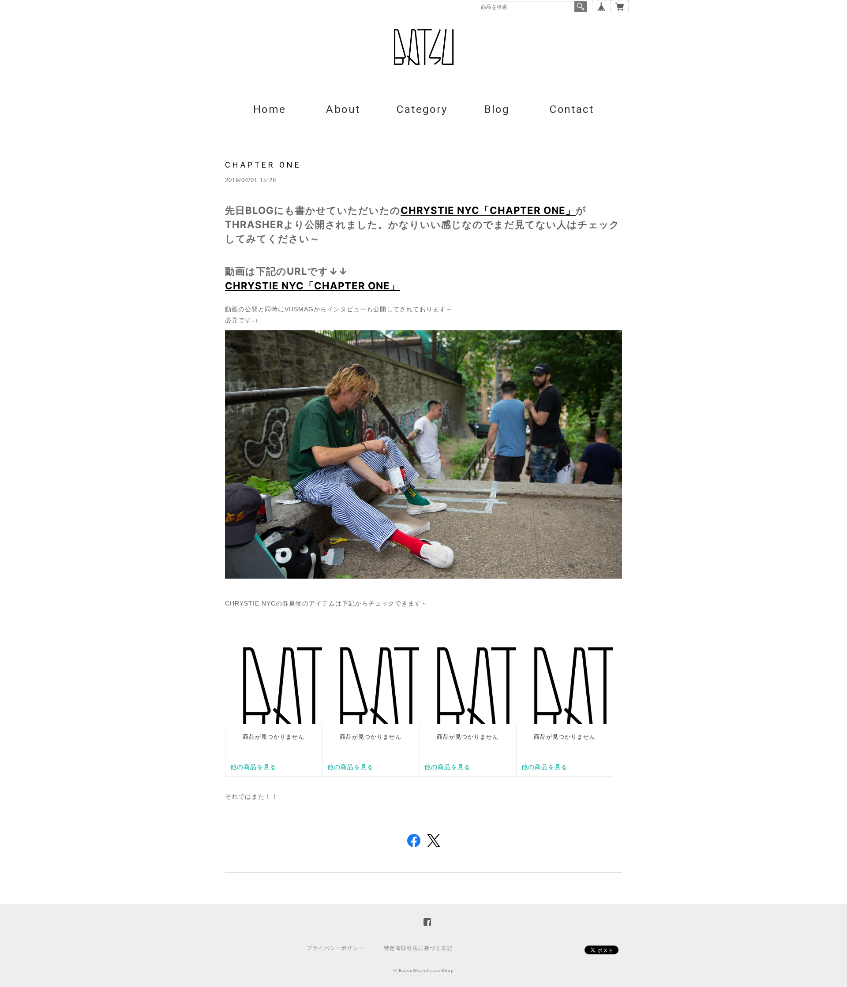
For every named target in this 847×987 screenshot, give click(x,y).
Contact (572, 109)
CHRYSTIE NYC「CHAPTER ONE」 (488, 210)
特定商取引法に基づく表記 (418, 948)
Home (269, 109)
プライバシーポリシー (335, 948)
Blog (497, 109)
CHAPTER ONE (263, 164)
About (343, 109)
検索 (580, 6)
